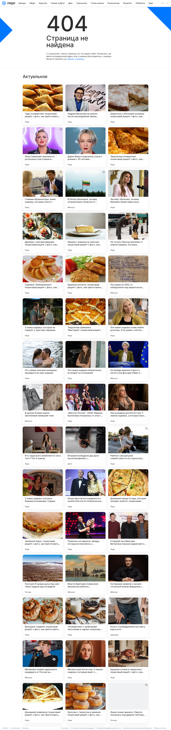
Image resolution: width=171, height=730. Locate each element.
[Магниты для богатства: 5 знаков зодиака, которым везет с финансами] (85, 660)
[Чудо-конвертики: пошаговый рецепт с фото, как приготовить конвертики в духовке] (43, 105)
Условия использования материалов (137, 728)
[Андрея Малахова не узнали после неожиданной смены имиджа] (85, 105)
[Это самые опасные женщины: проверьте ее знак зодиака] (43, 361)
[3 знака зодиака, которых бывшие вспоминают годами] (43, 489)
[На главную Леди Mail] (10, 3)
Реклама (25, 728)
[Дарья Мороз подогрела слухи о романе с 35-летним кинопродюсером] (85, 147)
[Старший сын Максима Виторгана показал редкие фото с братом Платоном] (128, 532)
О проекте (65, 728)
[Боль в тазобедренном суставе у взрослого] (128, 617)
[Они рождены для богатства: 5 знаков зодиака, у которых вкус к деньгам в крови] (128, 404)
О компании (15, 728)
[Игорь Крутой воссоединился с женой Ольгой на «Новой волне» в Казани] (85, 489)
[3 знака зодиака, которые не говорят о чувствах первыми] (43, 318)
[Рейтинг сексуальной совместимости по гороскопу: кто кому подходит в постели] (128, 447)
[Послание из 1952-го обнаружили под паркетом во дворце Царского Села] (128, 276)
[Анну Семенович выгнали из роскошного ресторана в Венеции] (43, 147)
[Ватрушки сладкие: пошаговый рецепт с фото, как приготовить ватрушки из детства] (43, 617)
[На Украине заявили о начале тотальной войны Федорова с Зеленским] (128, 575)
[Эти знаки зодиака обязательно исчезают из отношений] (85, 361)
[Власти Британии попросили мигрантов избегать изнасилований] (85, 575)
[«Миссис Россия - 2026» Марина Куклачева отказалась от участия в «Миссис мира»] (85, 404)
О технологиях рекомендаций (82, 728)
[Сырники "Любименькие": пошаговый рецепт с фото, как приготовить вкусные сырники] (43, 276)
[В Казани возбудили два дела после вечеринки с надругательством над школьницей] (85, 447)
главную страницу (75, 59)
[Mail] (4, 3)
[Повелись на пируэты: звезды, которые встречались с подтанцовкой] (85, 532)
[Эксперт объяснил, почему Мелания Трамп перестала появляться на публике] (128, 190)
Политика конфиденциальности (108, 728)
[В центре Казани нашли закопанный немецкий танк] (43, 404)
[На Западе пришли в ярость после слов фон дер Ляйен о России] (128, 361)
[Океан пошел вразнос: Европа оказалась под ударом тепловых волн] (128, 703)
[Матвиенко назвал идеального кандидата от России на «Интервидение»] (43, 660)
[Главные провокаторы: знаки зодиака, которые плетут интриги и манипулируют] (43, 190)
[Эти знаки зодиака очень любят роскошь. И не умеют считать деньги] (128, 318)
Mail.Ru (5, 728)
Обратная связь (160, 728)
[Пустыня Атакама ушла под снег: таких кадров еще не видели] (43, 575)
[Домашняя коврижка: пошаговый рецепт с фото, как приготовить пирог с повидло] (43, 703)
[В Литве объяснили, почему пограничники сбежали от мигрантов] (85, 190)
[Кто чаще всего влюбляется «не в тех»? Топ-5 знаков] (43, 447)
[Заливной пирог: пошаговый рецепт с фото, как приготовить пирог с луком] (43, 532)
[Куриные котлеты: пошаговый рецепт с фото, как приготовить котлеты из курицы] (85, 276)
